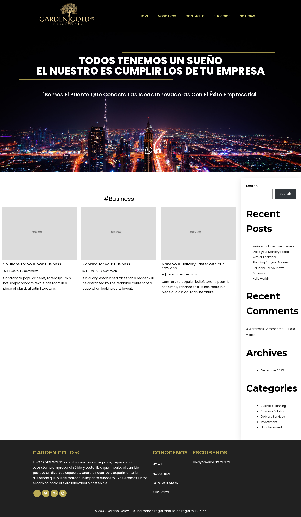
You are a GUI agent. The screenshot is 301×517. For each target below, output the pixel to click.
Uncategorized (271, 427)
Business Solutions (274, 411)
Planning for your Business (271, 262)
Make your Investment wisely (273, 246)
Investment (269, 422)
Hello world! (261, 279)
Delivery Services (273, 416)
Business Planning (273, 406)
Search (252, 186)
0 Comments (30, 271)
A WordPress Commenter (264, 329)
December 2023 (272, 370)
